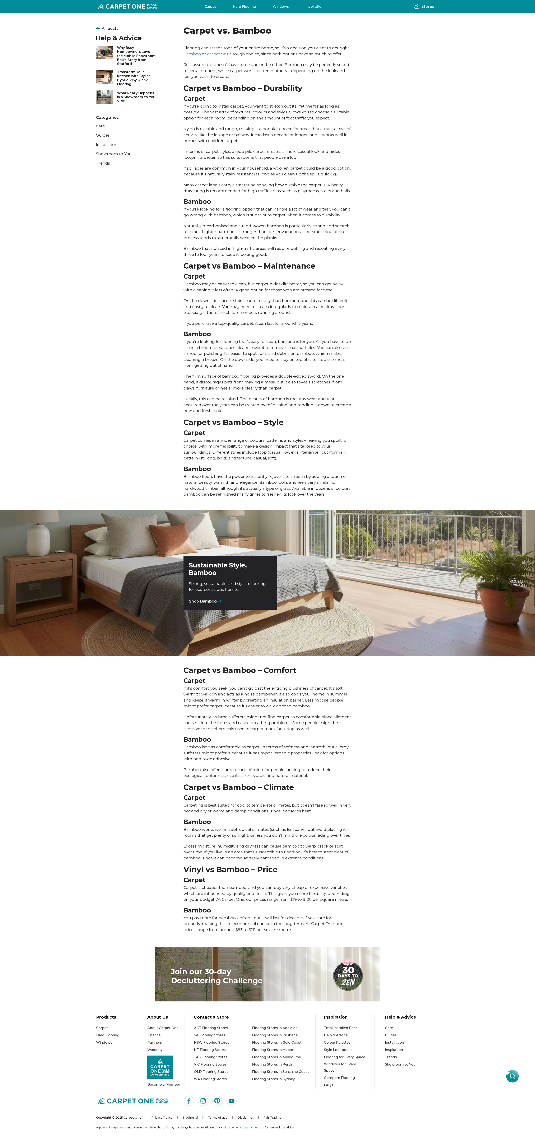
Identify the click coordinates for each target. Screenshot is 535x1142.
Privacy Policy (161, 1117)
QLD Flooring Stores (211, 1072)
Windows (281, 7)
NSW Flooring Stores (211, 1042)
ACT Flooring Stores (211, 1028)
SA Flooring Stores (209, 1035)
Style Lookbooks (338, 1050)
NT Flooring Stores (210, 1050)
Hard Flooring (244, 7)
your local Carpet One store (246, 1127)
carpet (213, 54)
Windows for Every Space (340, 1067)
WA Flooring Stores (210, 1079)
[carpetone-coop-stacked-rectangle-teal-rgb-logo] (165, 1067)
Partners (154, 1042)
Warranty (155, 1050)
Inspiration (315, 7)
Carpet (210, 7)
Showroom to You (114, 153)
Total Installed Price (341, 1028)
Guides (103, 135)
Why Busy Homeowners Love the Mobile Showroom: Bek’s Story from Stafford (136, 56)
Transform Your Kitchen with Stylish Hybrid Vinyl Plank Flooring (133, 78)
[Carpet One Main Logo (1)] (133, 1101)
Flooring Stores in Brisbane (275, 1035)
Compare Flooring (339, 1078)
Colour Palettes (337, 1042)
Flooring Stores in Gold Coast (277, 1042)
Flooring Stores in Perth (272, 1064)
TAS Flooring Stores (210, 1057)
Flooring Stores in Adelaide (275, 1028)
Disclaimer (245, 1117)
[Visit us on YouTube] (232, 1101)
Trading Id (190, 1117)
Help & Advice (336, 1035)
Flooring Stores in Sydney (273, 1079)
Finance (153, 1035)
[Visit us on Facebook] (189, 1101)
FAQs (328, 1085)
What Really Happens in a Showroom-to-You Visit (136, 97)
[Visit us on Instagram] (203, 1101)
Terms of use (217, 1117)
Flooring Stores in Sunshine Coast (280, 1072)
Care (100, 126)
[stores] (418, 6)
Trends (103, 163)
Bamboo (192, 54)
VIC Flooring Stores (210, 1064)
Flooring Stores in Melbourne (276, 1057)
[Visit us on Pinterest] (217, 1101)
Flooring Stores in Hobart (273, 1050)
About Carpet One (162, 1028)
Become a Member (163, 1084)
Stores (428, 6)
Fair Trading (273, 1117)
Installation (106, 144)
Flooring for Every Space (344, 1057)
